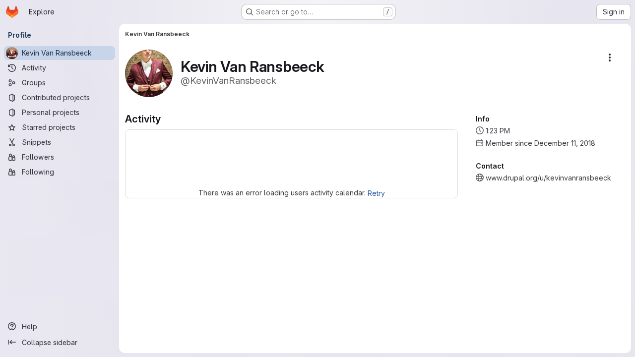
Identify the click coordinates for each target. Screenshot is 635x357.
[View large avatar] (149, 72)
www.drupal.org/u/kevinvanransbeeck (548, 178)
